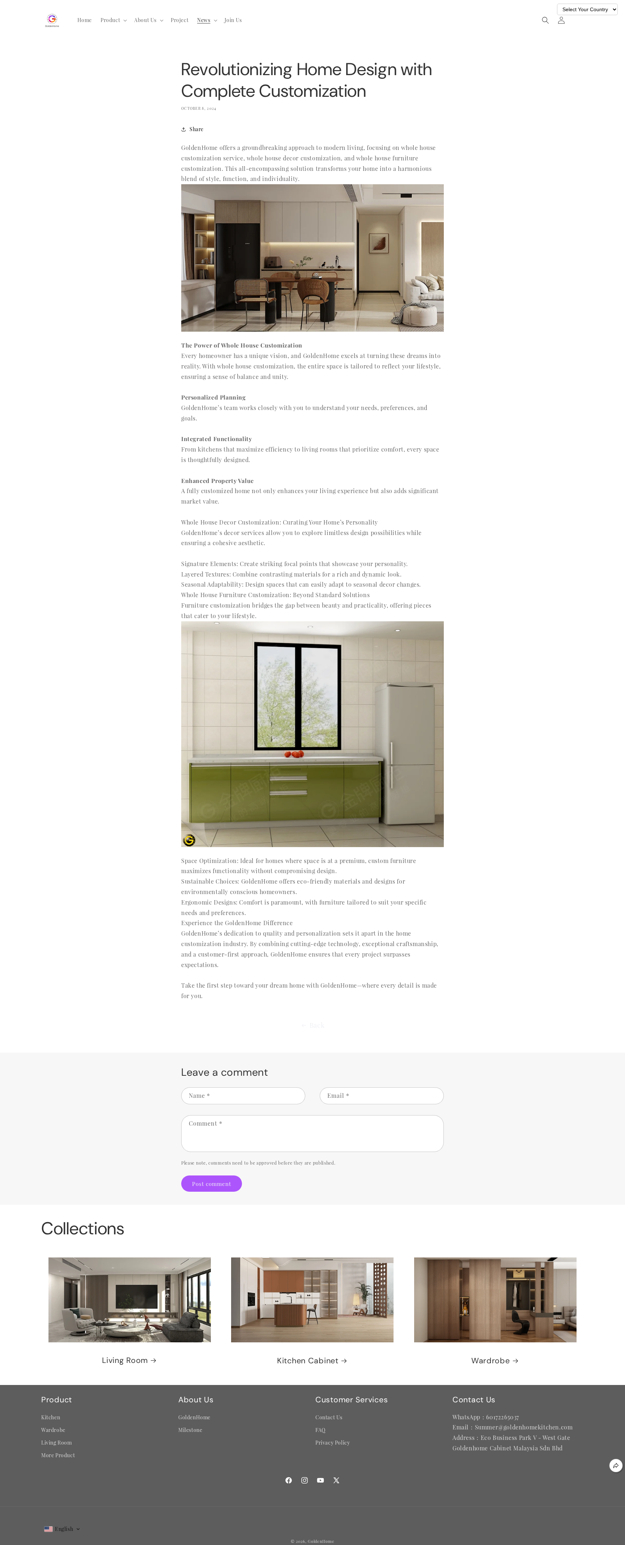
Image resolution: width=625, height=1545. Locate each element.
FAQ (320, 1430)
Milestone (190, 1430)
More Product (58, 1455)
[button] (113, 20)
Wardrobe (490, 1361)
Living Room (125, 1360)
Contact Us (329, 1417)
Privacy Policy (332, 1442)
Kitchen (50, 1417)
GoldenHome (194, 1417)
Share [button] (197, 129)
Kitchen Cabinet (308, 1361)
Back (317, 1025)
